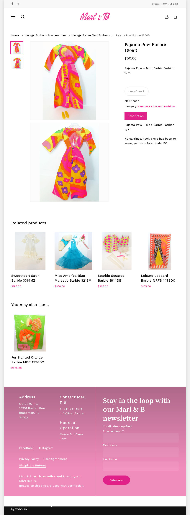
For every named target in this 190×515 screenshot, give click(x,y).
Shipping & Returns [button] (32, 465)
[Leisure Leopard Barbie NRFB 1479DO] (160, 251)
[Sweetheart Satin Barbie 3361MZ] (30, 251)
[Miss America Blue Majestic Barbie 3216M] (73, 251)
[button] (13, 16)
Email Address (113, 431)
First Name (110, 445)
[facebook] (12, 4)
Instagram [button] (46, 448)
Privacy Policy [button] (29, 459)
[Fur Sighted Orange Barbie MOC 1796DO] (30, 332)
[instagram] (18, 4)
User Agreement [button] (55, 459)
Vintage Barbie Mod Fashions (91, 35)
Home (15, 35)
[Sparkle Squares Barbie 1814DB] (116, 251)
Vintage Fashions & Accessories (45, 35)
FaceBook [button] (26, 448)
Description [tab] (135, 116)
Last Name (110, 459)
